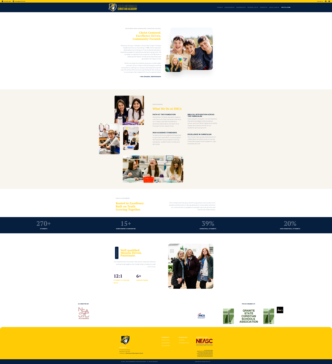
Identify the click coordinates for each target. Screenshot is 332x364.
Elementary (165, 343)
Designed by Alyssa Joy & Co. (202, 361)
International (184, 343)
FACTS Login (285, 7)
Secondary (165, 345)
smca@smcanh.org (20, 1)
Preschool (165, 340)
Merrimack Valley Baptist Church (134, 353)
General (182, 340)
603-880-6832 (7, 1)
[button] (220, 7)
